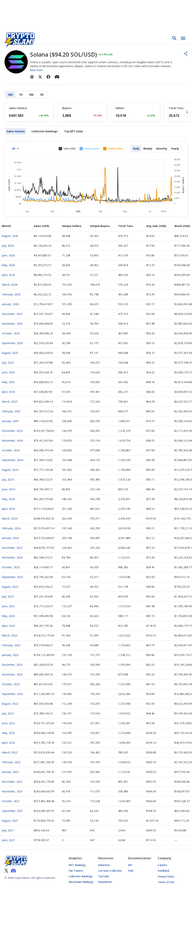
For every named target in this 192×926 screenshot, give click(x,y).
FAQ (130, 870)
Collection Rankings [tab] (44, 131)
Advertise (104, 865)
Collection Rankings (81, 876)
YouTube (103, 876)
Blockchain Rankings (81, 882)
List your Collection (110, 870)
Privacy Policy (166, 876)
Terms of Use (166, 882)
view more (36, 70)
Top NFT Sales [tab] (73, 131)
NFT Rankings (77, 865)
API (130, 865)
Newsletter (105, 882)
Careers (162, 865)
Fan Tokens (76, 870)
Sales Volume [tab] (16, 131)
